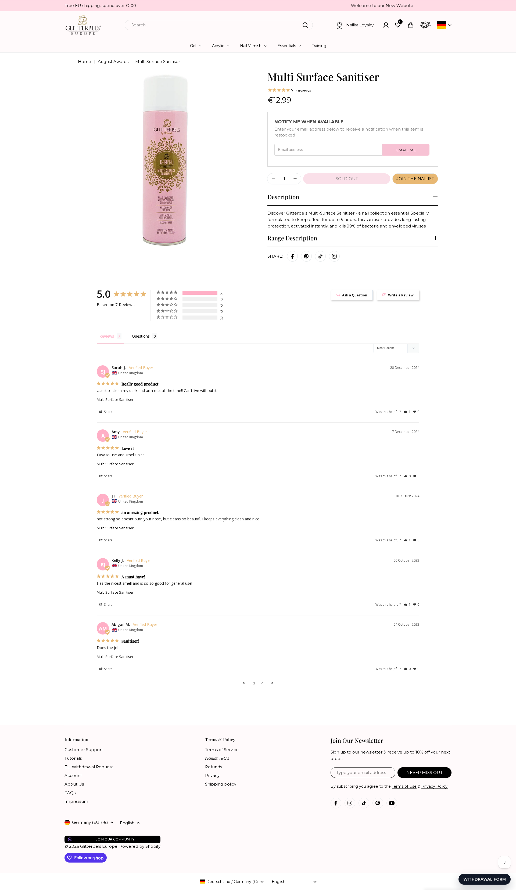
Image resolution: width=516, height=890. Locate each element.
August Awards (113, 61)
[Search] (305, 25)
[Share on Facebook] (292, 256)
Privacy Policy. (434, 786)
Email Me (406, 150)
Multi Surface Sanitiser (115, 399)
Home (84, 61)
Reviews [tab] (106, 336)
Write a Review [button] (401, 295)
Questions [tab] (141, 336)
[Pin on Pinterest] (306, 256)
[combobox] (219, 25)
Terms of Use (404, 786)
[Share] (334, 256)
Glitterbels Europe (98, 846)
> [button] (272, 682)
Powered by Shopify (139, 846)
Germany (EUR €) (90, 822)
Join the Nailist (415, 178)
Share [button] (108, 411)
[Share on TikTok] (320, 256)
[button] (407, 411)
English (127, 822)
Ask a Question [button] (354, 295)
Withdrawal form (484, 879)
